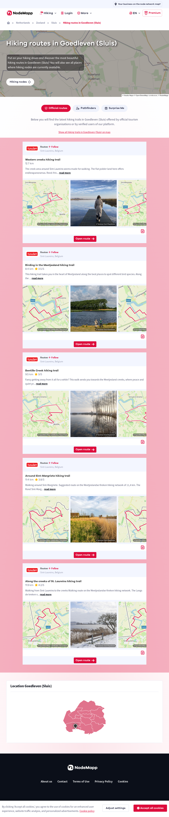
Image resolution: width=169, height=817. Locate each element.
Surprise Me (116, 108)
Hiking (48, 13)
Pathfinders (88, 108)
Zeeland (40, 22)
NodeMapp (164, 95)
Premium (155, 13)
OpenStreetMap (142, 95)
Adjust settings (115, 808)
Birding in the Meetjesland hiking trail (49, 265)
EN (135, 13)
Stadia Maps (129, 95)
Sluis (54, 22)
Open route (83, 238)
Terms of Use (81, 781)
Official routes (58, 108)
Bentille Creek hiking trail (41, 370)
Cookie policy (87, 811)
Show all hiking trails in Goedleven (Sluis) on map (84, 132)
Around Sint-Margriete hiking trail (47, 476)
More (84, 13)
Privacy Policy (104, 781)
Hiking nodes (18, 82)
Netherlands (23, 22)
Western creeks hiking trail (42, 159)
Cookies (123, 781)
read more (65, 172)
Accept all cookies (152, 808)
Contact (62, 781)
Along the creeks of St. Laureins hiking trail (53, 581)
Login (69, 13)
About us (46, 781)
